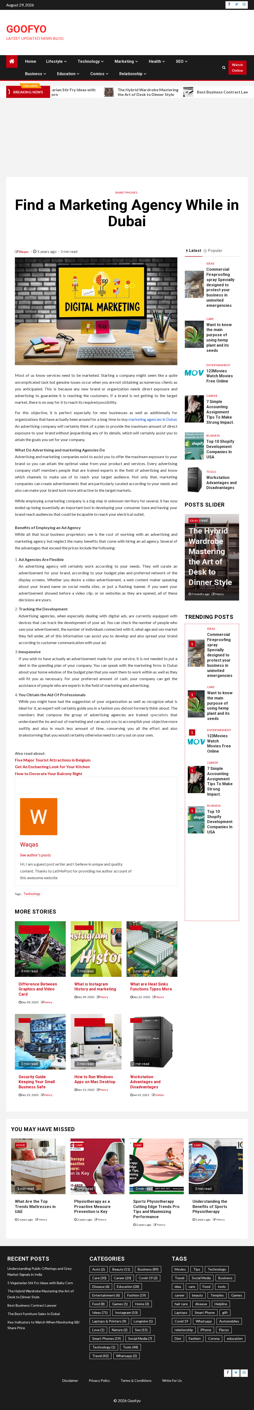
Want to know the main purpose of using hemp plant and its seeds (219, 337)
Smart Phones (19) (106, 1338)
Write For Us (172, 1380)
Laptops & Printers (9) (109, 1321)
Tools (136, 928)
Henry (48, 1002)
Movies (180, 1269)
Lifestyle (54, 61)
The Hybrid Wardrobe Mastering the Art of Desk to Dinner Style (113, 92)
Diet (178, 1338)
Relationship (130, 73)
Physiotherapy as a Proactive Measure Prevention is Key (92, 1206)
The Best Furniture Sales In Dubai (33, 1314)
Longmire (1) (143, 1321)
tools (222, 1286)
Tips (196, 1269)
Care (210, 319)
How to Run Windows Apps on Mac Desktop (94, 1079)
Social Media (201, 1278)
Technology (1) (103, 1347)
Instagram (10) (126, 1312)
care (192, 1286)
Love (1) (98, 1330)
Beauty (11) (121, 1269)
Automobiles (229, 1321)
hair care (181, 1304)
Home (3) (142, 1304)
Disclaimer (70, 1380)
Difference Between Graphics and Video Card (38, 989)
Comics (97, 73)
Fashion (195, 1338)
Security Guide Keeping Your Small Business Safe (37, 1082)
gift (225, 1312)
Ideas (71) (100, 1312)
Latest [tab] (195, 250)
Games (236, 1295)
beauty (197, 1295)
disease (201, 1304)
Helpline (221, 1304)
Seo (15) (141, 1330)
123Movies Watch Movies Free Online (219, 376)
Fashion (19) (136, 1295)
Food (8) (98, 1304)
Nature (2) (119, 1330)
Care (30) (99, 1278)
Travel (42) (100, 1356)
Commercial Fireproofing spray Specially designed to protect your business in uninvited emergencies (220, 287)
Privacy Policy (99, 1380)
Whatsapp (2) (126, 1356)
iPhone (205, 1330)
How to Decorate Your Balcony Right (48, 773)
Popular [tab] (215, 250)
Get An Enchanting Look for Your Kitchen (52, 766)
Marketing (124, 61)
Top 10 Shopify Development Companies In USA (220, 449)
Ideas (210, 263)
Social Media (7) (140, 1338)
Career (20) (122, 1278)
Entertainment (218, 365)
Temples (217, 1295)
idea (178, 1286)
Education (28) (128, 1286)
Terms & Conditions (136, 1380)
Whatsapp (204, 1321)
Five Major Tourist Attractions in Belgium (53, 760)
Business (33, 73)
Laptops (181, 1312)
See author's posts (35, 854)
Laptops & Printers (27, 929)
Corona (214, 1338)
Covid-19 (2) (148, 1278)
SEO (180, 61)
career (180, 1295)
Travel (179, 1278)
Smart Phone (205, 1312)
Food (206, 1286)
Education (66, 73)
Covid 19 (181, 1321)
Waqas (24, 251)
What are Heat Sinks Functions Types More (151, 987)
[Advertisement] (127, 137)
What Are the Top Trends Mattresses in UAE (35, 1206)
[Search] (224, 67)
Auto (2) (98, 1269)
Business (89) (148, 1269)
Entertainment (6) (106, 1295)
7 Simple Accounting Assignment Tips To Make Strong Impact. (220, 412)
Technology (89, 61)
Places (224, 1330)
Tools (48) (130, 1347)
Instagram (84, 928)
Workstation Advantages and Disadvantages (145, 1082)
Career (211, 396)
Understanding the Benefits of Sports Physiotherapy (209, 1206)
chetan (159, 1095)
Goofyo (26, 29)
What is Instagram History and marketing (95, 987)
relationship (184, 1330)
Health (155, 61)
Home (30, 61)
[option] (212, 559)
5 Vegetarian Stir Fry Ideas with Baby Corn (40, 1283)
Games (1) (120, 1304)
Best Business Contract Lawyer (191, 92)
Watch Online (237, 68)
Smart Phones (126, 192)
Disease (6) (100, 1286)
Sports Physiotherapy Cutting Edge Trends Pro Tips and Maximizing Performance (156, 1209)
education (235, 1338)
